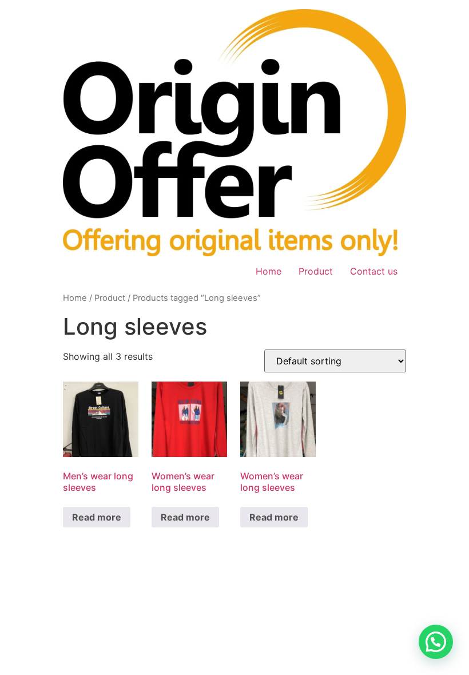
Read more (96, 517)
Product (316, 271)
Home (268, 271)
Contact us (374, 271)
